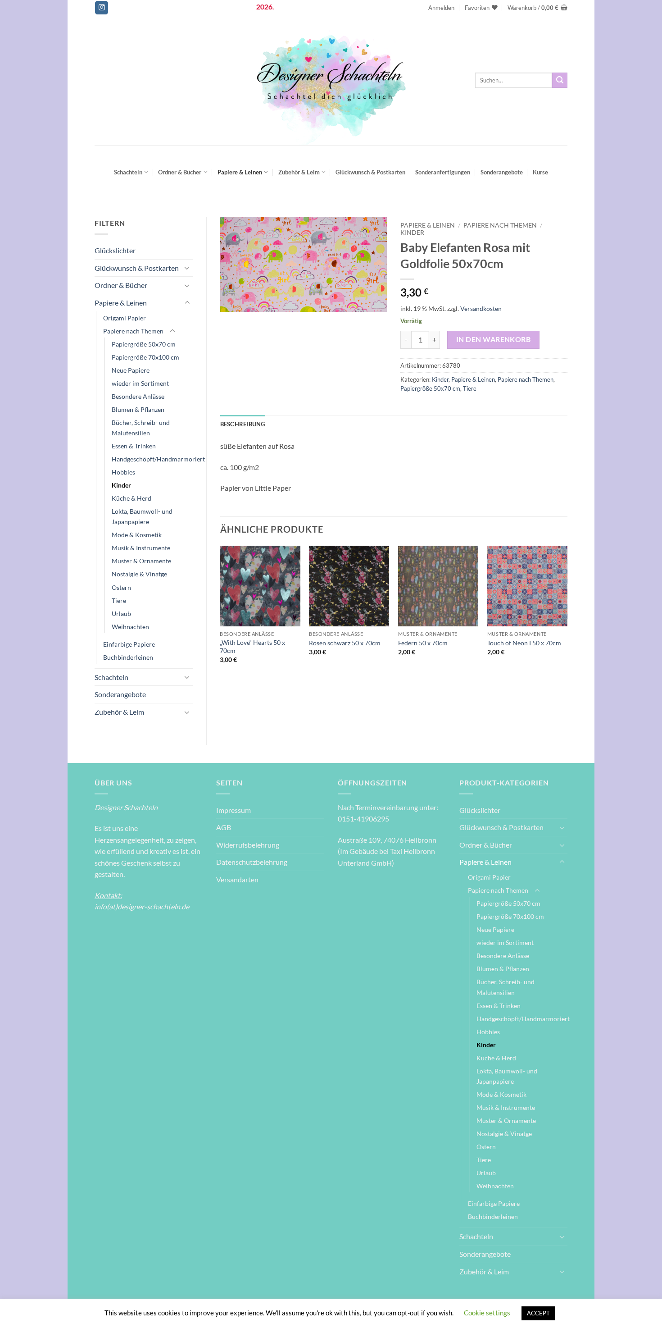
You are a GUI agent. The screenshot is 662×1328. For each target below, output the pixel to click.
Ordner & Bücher (179, 172)
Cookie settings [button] (487, 1313)
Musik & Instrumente (141, 548)
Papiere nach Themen (133, 331)
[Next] (567, 612)
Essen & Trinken (134, 446)
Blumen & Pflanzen (138, 409)
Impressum (233, 810)
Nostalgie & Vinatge (139, 574)
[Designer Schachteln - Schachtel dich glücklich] (331, 80)
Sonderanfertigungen (442, 172)
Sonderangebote (502, 172)
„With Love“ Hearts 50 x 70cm (252, 647)
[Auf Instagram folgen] (101, 7)
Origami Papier (124, 318)
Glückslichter (115, 250)
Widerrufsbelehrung (247, 844)
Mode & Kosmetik (137, 535)
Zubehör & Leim (299, 172)
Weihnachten (130, 626)
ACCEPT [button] (538, 1313)
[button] (441, 7)
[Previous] (220, 612)
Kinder (121, 485)
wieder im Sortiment (140, 383)
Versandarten (237, 879)
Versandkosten (481, 308)
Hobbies (123, 472)
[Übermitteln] (559, 80)
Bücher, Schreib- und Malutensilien (141, 428)
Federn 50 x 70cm (423, 643)
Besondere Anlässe (138, 396)
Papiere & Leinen (240, 172)
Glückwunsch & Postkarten (370, 172)
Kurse (540, 172)
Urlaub (121, 613)
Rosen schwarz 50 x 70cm (345, 643)
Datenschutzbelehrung (251, 862)
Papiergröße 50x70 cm (144, 344)
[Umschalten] (187, 267)
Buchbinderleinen (128, 657)
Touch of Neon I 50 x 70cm (524, 643)
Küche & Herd (131, 498)
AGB (223, 827)
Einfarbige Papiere (129, 644)
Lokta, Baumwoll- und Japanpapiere (142, 516)
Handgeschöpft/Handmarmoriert (158, 459)
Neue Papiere (131, 370)
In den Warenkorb (493, 339)
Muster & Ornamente (141, 561)
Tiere (119, 600)
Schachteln (128, 172)
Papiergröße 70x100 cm (145, 357)
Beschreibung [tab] (242, 424)
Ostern (121, 587)
